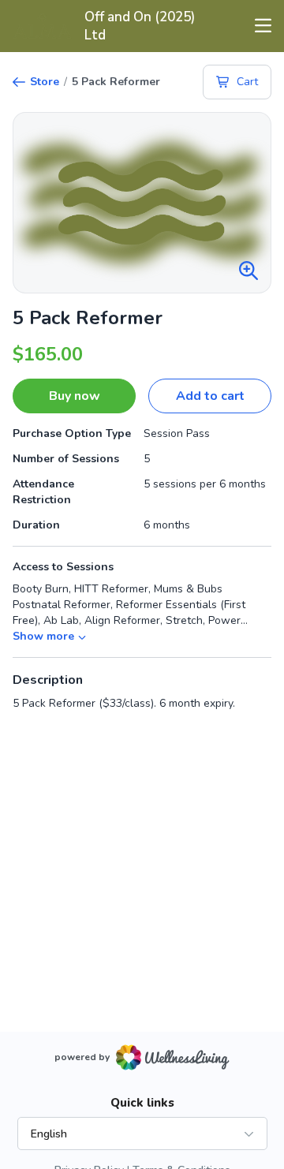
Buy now (74, 396)
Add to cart (210, 396)
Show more (43, 636)
